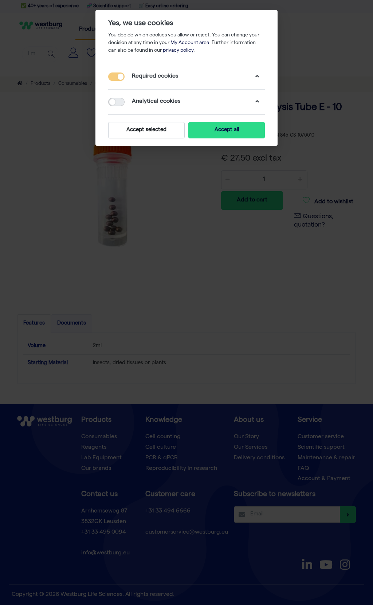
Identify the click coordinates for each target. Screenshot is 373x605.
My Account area (189, 43)
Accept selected (146, 130)
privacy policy (178, 50)
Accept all (227, 130)
